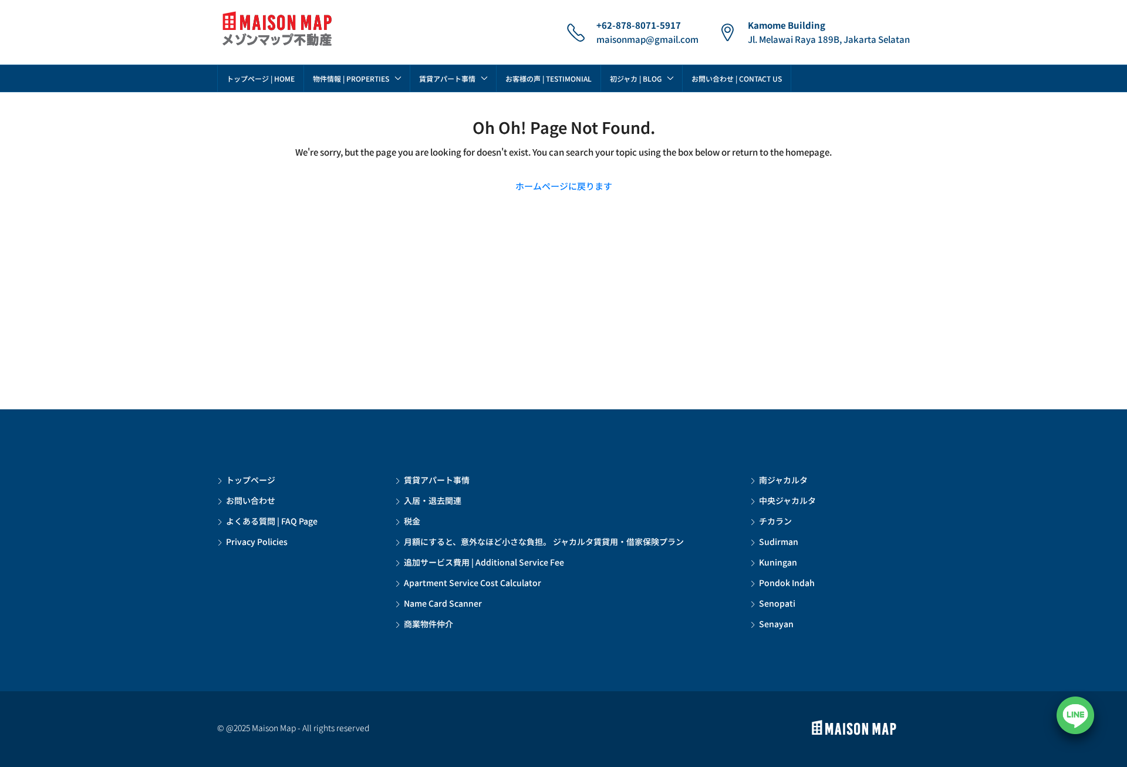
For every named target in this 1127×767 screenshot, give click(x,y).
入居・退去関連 (432, 500)
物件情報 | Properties (351, 78)
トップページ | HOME (261, 78)
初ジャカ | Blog (636, 78)
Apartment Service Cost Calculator (472, 582)
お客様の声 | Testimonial (548, 78)
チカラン (775, 521)
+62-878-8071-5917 (638, 25)
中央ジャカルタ (787, 500)
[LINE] (1075, 715)
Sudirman (778, 541)
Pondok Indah (787, 582)
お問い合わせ (250, 500)
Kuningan (778, 562)
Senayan (776, 624)
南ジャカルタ (783, 480)
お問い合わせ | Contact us (736, 78)
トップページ (250, 480)
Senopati (777, 603)
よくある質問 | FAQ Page (272, 521)
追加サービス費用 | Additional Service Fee (484, 562)
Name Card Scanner (443, 603)
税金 (412, 521)
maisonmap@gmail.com (647, 39)
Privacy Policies (257, 541)
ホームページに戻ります (563, 186)
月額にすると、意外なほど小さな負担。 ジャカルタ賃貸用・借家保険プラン (544, 541)
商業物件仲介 (428, 624)
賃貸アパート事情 (447, 78)
